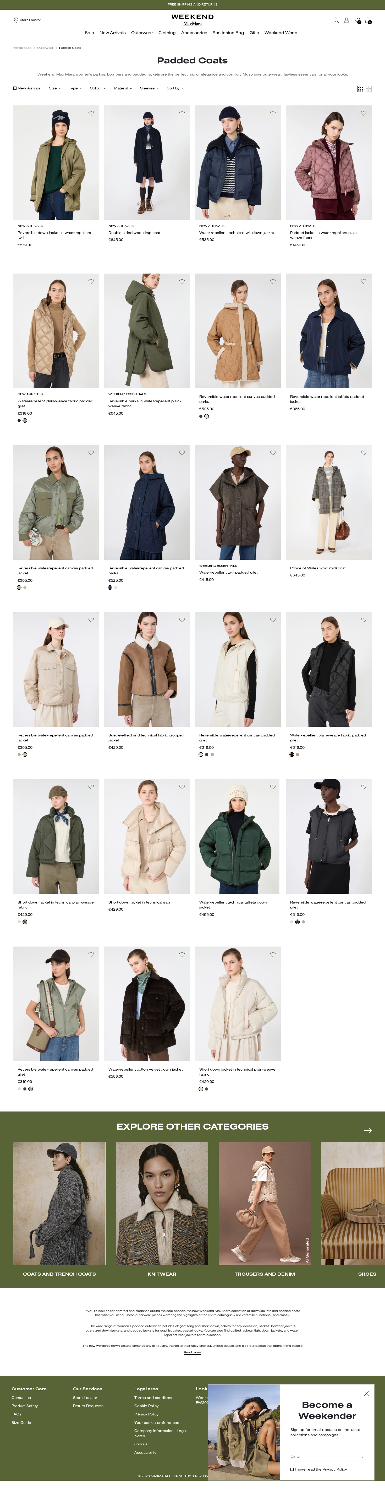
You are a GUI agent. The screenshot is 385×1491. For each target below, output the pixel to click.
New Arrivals (29, 88)
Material (121, 88)
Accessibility (145, 1452)
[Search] (336, 20)
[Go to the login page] (346, 20)
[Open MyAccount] (351, 20)
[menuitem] (91, 36)
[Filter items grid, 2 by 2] (369, 89)
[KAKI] (19, 587)
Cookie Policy (146, 1406)
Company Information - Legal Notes (160, 1434)
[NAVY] (200, 416)
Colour (96, 88)
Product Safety (25, 1406)
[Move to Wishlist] (91, 113)
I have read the (321, 1469)
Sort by (173, 88)
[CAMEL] (24, 420)
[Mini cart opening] (374, 20)
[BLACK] (19, 420)
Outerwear (45, 48)
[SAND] (206, 416)
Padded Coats (70, 48)
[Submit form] (362, 1457)
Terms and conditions (153, 1398)
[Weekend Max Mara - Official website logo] (192, 20)
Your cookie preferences (156, 1422)
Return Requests (88, 1406)
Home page (22, 48)
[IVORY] (200, 754)
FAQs (16, 1414)
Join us (140, 1444)
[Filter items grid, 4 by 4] (360, 89)
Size (53, 88)
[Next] (368, 1130)
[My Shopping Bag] (367, 20)
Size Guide (21, 1422)
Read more (192, 1352)
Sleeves (147, 88)
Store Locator (85, 1398)
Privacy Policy (146, 1414)
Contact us (21, 1398)
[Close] (366, 1394)
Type (73, 88)
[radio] (19, 420)
